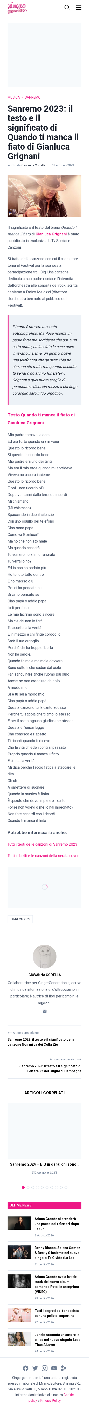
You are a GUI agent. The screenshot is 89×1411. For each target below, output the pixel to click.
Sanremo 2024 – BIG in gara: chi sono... (44, 1164)
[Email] (45, 1011)
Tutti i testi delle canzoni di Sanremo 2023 (42, 844)
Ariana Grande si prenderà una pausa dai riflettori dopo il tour (57, 1224)
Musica (14, 97)
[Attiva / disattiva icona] (67, 7)
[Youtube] (54, 1368)
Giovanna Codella (33, 165)
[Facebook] (25, 1368)
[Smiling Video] (63, 1368)
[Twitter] (35, 1368)
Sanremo (33, 97)
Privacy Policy (50, 1400)
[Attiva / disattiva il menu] (78, 7)
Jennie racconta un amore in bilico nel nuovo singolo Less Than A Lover (57, 1340)
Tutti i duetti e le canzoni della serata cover (44, 855)
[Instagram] (44, 1368)
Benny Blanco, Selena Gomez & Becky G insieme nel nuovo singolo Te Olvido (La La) (57, 1253)
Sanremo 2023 (20, 919)
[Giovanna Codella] (44, 956)
